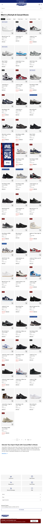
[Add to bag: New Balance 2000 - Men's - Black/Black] (26, 351)
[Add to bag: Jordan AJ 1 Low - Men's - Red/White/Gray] (40, 33)
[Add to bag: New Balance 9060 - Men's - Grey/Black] (40, 328)
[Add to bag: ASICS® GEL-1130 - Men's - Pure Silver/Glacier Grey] (40, 58)
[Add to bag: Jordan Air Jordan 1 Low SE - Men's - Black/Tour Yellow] (12, 376)
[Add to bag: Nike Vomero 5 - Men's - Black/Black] (26, 230)
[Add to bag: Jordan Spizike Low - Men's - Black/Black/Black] (26, 255)
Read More (4, 453)
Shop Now (34, 520)
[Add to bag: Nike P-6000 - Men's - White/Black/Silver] (12, 58)
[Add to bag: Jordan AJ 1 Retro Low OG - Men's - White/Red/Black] (40, 255)
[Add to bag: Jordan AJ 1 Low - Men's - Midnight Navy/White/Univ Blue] (12, 303)
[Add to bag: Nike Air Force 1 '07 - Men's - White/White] (12, 33)
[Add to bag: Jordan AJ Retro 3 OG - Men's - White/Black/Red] (26, 278)
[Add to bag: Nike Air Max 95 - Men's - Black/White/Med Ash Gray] (40, 106)
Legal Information (5, 499)
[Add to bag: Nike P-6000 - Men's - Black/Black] (40, 131)
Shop (3, 497)
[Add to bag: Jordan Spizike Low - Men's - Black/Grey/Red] (40, 180)
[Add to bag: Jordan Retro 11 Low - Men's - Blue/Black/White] (26, 58)
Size (39, 19)
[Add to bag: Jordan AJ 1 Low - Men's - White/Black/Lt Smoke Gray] (40, 351)
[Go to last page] (30, 439)
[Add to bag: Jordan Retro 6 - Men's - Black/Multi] (26, 106)
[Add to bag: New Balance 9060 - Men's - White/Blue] (26, 156)
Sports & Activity (33, 19)
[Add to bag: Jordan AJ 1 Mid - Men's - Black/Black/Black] (40, 376)
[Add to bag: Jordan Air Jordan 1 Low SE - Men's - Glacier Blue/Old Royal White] (12, 351)
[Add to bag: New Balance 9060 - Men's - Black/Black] (12, 180)
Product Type (20, 19)
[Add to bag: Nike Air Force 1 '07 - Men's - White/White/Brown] (12, 278)
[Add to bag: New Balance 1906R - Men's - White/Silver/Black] (40, 81)
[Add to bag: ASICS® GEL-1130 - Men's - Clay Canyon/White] (12, 255)
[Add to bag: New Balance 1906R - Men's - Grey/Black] (12, 230)
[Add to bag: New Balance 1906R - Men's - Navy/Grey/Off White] (40, 156)
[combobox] (21, 8)
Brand (14, 19)
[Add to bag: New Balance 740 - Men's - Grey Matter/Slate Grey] (12, 106)
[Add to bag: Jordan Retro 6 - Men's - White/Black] (12, 81)
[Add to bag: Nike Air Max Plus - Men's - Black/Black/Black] (26, 303)
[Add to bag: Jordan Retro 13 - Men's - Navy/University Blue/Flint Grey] (26, 33)
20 (25, 439)
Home (2, 12)
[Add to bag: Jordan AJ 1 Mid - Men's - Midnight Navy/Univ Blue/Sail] (40, 278)
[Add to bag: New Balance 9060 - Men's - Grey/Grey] (26, 180)
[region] (21, 1)
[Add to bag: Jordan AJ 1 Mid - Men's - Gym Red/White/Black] (26, 81)
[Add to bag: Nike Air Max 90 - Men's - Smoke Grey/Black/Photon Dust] (12, 328)
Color (26, 19)
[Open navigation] (2, 4)
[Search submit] (41, 8)
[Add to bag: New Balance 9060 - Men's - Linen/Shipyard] (12, 424)
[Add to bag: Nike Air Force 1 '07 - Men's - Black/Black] (40, 205)
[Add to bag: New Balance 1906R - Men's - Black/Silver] (26, 131)
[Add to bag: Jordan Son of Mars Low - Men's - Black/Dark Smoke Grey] (26, 328)
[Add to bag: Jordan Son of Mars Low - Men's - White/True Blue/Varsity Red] (26, 376)
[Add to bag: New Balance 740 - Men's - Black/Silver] (26, 401)
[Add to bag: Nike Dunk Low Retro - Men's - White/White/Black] (12, 131)
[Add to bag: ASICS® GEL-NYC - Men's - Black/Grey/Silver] (12, 205)
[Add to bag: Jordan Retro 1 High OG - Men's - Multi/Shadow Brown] (12, 401)
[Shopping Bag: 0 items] (41, 4)
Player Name (8, 19)
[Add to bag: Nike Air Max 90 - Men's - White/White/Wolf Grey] (40, 401)
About (3, 494)
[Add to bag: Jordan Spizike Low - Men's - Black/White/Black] (26, 205)
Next (28, 439)
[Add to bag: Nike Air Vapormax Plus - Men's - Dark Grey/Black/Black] (40, 303)
